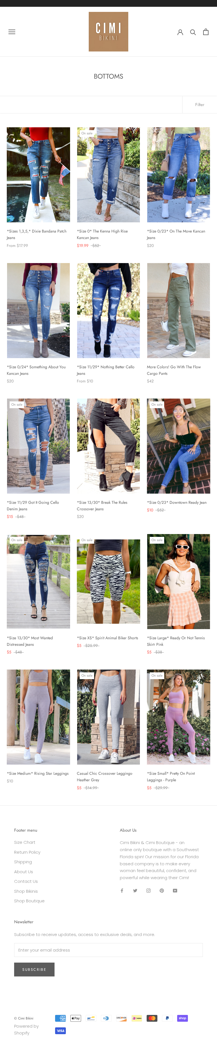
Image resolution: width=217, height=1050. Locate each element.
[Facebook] (122, 890)
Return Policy (27, 852)
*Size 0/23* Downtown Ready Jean (177, 502)
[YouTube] (175, 890)
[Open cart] (206, 32)
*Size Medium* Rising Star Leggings (38, 773)
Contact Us (26, 881)
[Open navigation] (11, 31)
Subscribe (34, 969)
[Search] (193, 32)
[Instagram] (148, 890)
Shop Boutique (29, 901)
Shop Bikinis (26, 891)
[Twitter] (135, 890)
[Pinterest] (162, 890)
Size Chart (24, 842)
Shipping (23, 862)
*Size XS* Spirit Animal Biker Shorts (107, 638)
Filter (199, 105)
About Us (23, 872)
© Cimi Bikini (23, 1018)
